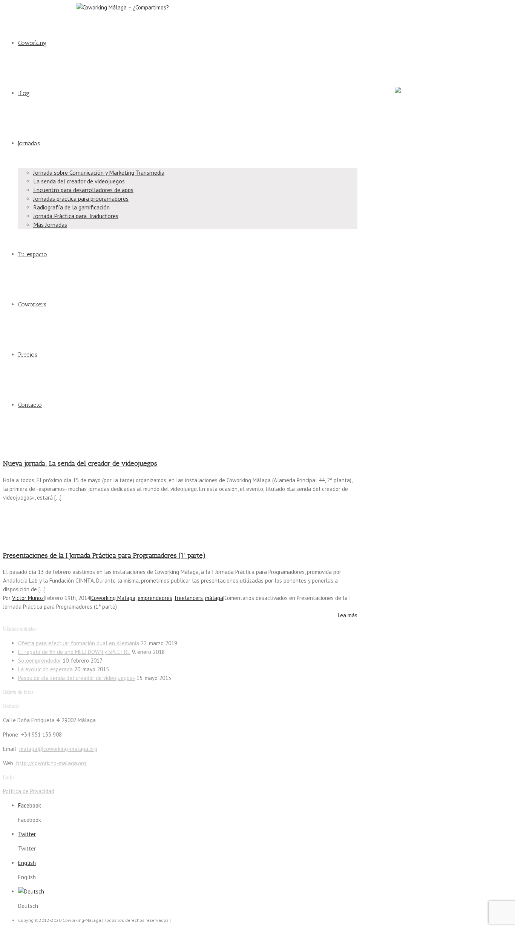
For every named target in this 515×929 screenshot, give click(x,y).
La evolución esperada (45, 669)
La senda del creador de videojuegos (79, 181)
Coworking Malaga (113, 597)
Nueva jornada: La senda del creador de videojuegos (80, 463)
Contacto (30, 404)
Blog (24, 93)
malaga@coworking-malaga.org (37, 7)
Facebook (405, 12)
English (27, 862)
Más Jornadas (50, 224)
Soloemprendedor (39, 660)
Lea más (347, 615)
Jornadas (29, 143)
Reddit (401, 65)
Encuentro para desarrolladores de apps (83, 190)
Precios (27, 354)
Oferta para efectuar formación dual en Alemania (78, 643)
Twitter (401, 38)
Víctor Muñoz (28, 597)
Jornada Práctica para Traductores (75, 216)
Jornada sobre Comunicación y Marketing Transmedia (98, 172)
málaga (214, 597)
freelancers (189, 597)
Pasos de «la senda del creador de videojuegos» (76, 677)
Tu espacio (32, 254)
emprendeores (155, 597)
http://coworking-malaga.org (51, 763)
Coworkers (32, 304)
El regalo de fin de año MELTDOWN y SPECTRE (74, 651)
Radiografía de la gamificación (71, 207)
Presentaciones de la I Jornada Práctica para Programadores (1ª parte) (104, 555)
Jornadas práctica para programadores (81, 198)
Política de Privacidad (28, 791)
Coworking (32, 42)
